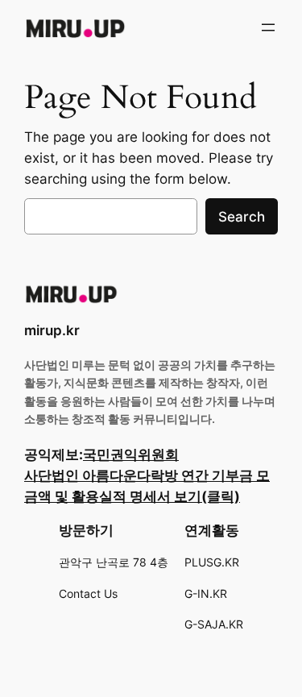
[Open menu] (268, 27)
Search (241, 217)
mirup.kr (52, 330)
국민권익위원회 (131, 454)
